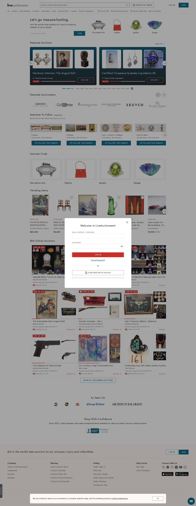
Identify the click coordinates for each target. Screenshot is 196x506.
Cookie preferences (119, 498)
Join (108, 282)
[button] (122, 241)
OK (158, 498)
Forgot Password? (98, 255)
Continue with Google (99, 268)
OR (98, 261)
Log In (98, 250)
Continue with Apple (99, 275)
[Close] (127, 217)
